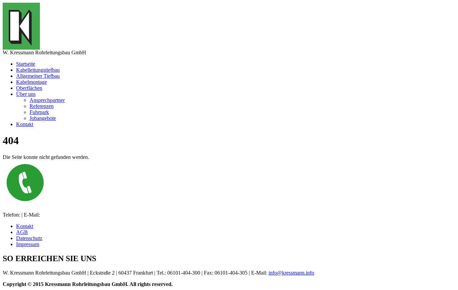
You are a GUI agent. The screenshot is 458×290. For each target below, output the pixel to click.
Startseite (25, 64)
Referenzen (42, 106)
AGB (22, 232)
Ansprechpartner (47, 100)
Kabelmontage (31, 82)
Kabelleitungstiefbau (38, 70)
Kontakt (24, 124)
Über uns (26, 94)
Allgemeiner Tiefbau (38, 76)
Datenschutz (29, 238)
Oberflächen (29, 88)
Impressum (27, 244)
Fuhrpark (39, 112)
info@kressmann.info (291, 273)
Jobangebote (43, 118)
